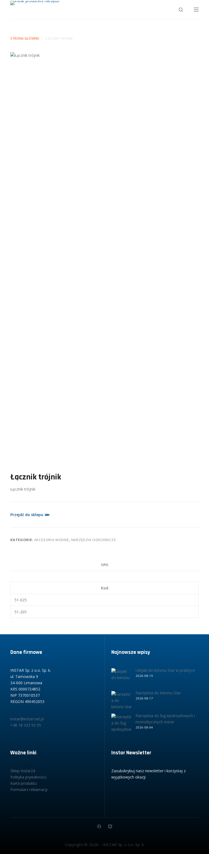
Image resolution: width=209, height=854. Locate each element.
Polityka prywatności (28, 777)
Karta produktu (23, 783)
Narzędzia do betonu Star (158, 692)
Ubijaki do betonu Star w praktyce (165, 670)
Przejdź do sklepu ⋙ (30, 514)
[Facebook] (99, 826)
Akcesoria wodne (51, 539)
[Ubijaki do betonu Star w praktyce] (121, 678)
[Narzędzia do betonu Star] (121, 701)
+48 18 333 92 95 (25, 725)
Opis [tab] (104, 565)
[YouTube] (110, 826)
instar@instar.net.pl (27, 718)
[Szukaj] (181, 10)
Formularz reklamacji (28, 789)
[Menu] (196, 9)
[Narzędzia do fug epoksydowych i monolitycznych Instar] (121, 724)
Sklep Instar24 (22, 770)
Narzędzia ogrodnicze (93, 539)
